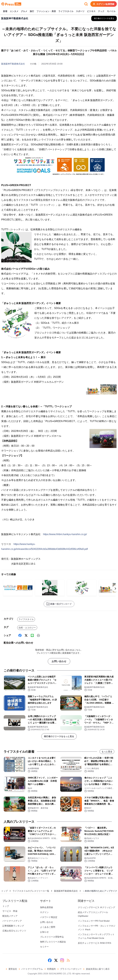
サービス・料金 (10, 911)
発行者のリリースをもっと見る (59, 736)
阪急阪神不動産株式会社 (13, 64)
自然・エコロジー (27, 627)
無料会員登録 (46, 907)
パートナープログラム (32, 969)
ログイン (44, 912)
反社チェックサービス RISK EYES (94, 943)
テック (101, 11)
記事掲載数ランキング (13, 926)
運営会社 (12, 969)
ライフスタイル (65, 11)
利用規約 (51, 969)
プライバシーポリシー (71, 969)
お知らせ (44, 932)
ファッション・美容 (46, 11)
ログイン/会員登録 (105, 4)
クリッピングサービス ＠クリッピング (96, 907)
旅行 (32, 11)
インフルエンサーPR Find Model (94, 921)
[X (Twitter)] (26, 635)
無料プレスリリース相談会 (53, 942)
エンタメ (14, 11)
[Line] (32, 635)
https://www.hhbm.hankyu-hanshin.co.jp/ (65, 534)
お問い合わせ (59, 661)
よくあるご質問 (47, 927)
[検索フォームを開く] (86, 4)
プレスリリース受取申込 (52, 937)
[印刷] (38, 635)
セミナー (44, 946)
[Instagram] (62, 960)
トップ (4, 891)
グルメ (24, 11)
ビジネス (91, 11)
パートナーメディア (12, 921)
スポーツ (80, 11)
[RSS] (68, 960)
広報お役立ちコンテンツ (14, 930)
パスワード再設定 (48, 917)
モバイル (111, 11)
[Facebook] (20, 635)
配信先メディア (10, 916)
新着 (5, 11)
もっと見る (107, 751)
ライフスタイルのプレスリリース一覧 (31, 891)
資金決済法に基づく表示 (98, 969)
